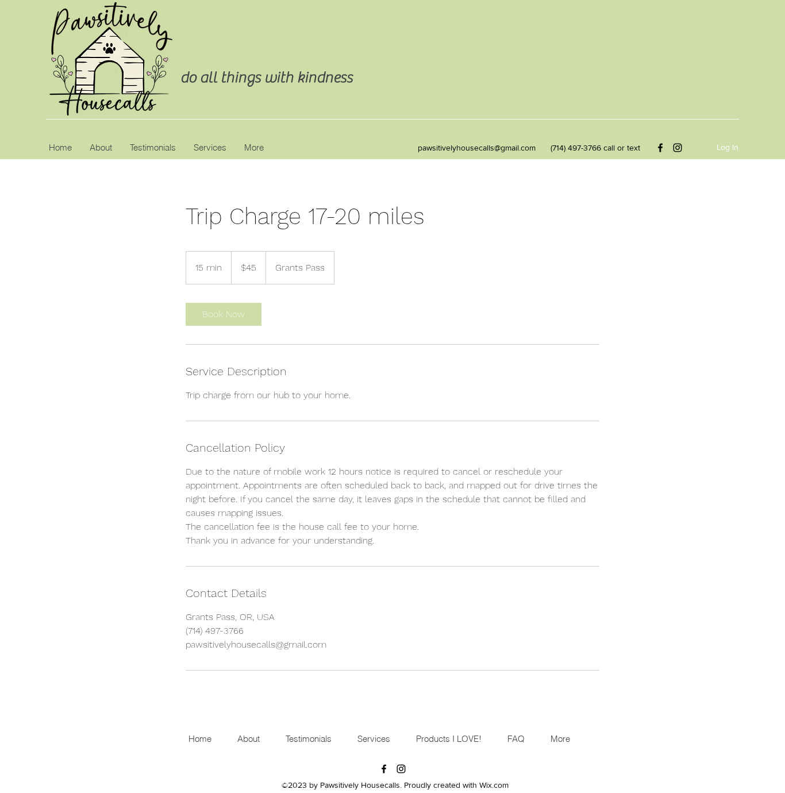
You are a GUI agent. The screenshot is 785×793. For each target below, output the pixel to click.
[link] (223, 314)
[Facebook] (660, 147)
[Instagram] (677, 147)
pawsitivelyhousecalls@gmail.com (477, 147)
